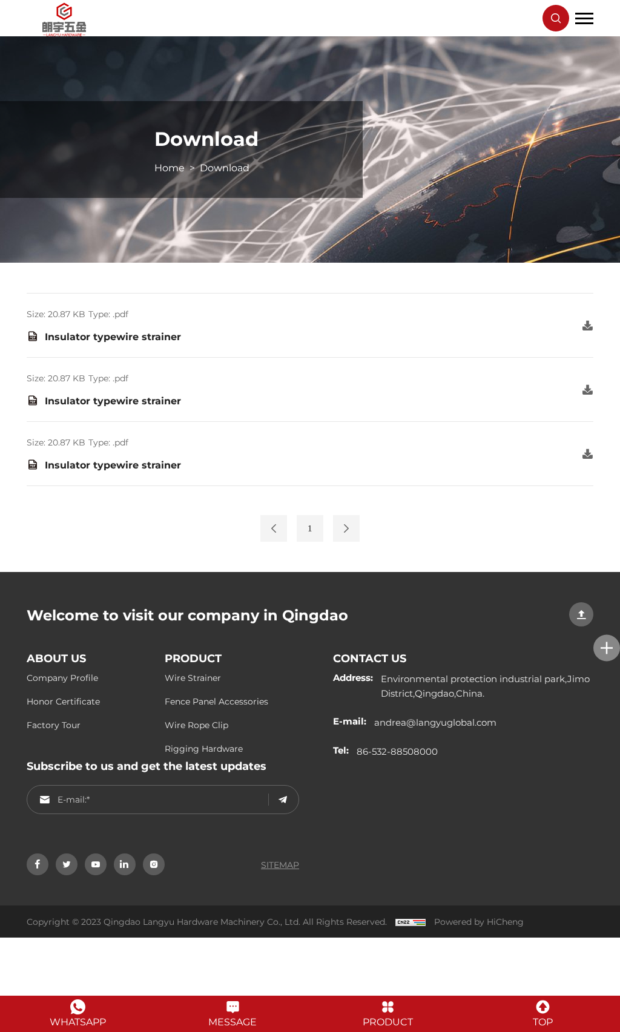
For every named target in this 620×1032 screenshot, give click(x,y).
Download (224, 167)
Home (169, 167)
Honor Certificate (63, 701)
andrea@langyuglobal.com (435, 722)
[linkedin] (125, 864)
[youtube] (96, 864)
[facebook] (37, 864)
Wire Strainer (193, 677)
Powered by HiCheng (479, 921)
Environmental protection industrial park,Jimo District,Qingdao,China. (485, 685)
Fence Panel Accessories (216, 701)
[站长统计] (407, 921)
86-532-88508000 (397, 751)
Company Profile (62, 677)
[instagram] (154, 864)
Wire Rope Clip (196, 725)
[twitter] (67, 864)
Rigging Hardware (204, 748)
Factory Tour (54, 725)
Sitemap (280, 864)
